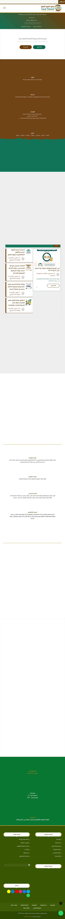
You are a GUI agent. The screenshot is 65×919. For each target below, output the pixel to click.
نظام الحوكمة (57, 850)
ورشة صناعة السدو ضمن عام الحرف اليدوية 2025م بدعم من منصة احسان (16, 286)
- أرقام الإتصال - (32, 771)
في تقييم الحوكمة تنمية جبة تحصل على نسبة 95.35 (47, 269)
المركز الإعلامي (57, 853)
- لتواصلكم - (32, 818)
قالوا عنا (27, 850)
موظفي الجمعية (25, 843)
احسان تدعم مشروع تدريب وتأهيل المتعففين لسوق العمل (16, 252)
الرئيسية (58, 839)
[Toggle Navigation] (4, 8)
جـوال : (32, 773)
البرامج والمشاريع (56, 846)
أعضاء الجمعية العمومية (23, 846)
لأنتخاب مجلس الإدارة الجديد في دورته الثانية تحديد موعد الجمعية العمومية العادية (17, 269)
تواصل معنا (58, 856)
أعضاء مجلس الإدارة (24, 839)
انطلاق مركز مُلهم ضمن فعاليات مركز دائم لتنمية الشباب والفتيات (16, 302)
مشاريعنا (25, 47)
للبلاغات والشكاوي (24, 856)
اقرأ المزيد (39, 47)
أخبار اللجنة (58, 843)
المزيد (19, 118)
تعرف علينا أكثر (32, 168)
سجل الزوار (26, 853)
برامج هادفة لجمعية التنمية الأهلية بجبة (32, 38)
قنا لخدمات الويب (28, 917)
